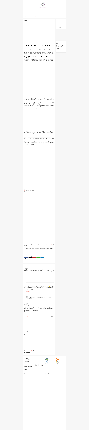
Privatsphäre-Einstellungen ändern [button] (28, 366)
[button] (26, 257)
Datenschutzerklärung (30, 350)
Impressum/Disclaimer (26, 361)
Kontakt (41, 16)
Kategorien (51, 16)
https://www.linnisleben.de (27, 291)
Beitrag (63, 47)
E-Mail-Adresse (26, 331)
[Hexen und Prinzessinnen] (44, 9)
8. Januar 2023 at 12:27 (26, 284)
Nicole (27, 316)
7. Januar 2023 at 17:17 (26, 268)
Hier (24, 190)
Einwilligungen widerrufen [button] (62, 428)
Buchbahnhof (26, 302)
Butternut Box (58, 47)
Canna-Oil (63, 48)
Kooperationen (46, 16)
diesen (58, 45)
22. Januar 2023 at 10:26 (28, 296)
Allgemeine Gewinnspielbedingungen (28, 364)
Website (25, 334)
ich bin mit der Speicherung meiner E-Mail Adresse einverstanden (60, 33)
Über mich (36, 16)
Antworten (52, 302)
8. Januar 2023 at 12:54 (26, 303)
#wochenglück (50, 244)
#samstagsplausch (41, 244)
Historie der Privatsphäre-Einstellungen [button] (27, 369)
